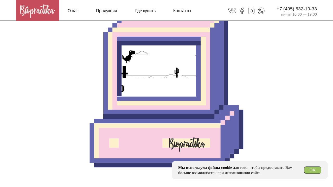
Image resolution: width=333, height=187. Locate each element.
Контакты (182, 11)
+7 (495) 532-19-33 (297, 8)
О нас (73, 11)
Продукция (106, 11)
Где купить (145, 11)
